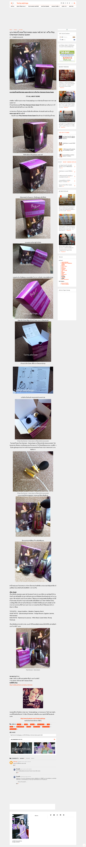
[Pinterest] (67, 3)
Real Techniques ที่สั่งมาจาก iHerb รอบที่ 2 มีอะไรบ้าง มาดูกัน (66, 98)
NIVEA (62, 275)
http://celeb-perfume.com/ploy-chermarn (21, 685)
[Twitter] (69, 3)
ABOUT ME (71, 6)
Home (13, 6)
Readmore (62, 87)
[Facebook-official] (63, 3)
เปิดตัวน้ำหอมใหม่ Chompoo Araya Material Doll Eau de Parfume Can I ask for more (44, 750)
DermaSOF (63, 268)
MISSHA (63, 272)
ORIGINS (63, 277)
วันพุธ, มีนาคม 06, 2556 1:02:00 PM (25, 776)
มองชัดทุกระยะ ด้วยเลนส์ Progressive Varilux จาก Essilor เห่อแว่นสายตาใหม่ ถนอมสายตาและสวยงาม (66, 117)
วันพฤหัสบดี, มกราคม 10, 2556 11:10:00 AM (24, 761)
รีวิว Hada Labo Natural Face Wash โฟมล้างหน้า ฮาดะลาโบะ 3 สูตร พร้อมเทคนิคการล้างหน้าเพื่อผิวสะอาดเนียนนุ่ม (67, 220)
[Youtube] (61, 3)
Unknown (15, 761)
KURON (63, 269)
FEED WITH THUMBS (64, 132)
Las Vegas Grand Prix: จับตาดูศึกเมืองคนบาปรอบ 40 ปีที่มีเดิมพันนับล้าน (69, 137)
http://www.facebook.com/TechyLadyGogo (33, 718)
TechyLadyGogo (22, 3)
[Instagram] (65, 3)
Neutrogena (63, 274)
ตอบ (14, 765)
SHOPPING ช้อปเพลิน (45, 6)
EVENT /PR (64, 6)
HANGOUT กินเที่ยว (55, 6)
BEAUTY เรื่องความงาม (21, 6)
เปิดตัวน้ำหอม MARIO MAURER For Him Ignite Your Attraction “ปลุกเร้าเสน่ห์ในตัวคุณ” (21, 750)
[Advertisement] (43, 18)
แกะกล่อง (20, 29)
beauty (15, 29)
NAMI (62, 273)
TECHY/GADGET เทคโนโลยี (33, 6)
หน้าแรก (36, 815)
